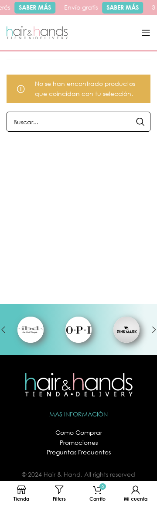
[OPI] (78, 330)
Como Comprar (78, 432)
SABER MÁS (34, 7)
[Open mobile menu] (146, 32)
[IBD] (31, 330)
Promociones (79, 442)
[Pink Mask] (126, 330)
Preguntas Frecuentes (79, 452)
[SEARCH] (140, 122)
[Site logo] (37, 32)
